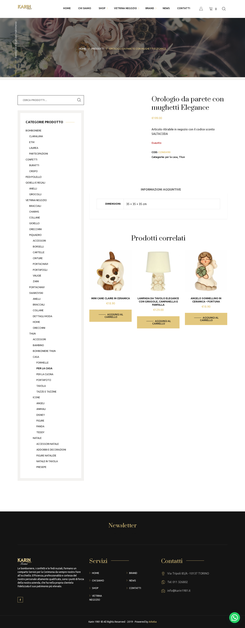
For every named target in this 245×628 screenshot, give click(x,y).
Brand (133, 573)
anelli (33, 188)
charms (34, 211)
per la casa (171, 157)
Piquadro (35, 235)
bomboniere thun (44, 351)
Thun (182, 157)
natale (37, 438)
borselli (38, 246)
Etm (31, 142)
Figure (40, 420)
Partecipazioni (38, 153)
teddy (40, 432)
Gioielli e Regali (35, 182)
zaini (36, 281)
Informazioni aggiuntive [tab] (161, 189)
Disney (40, 414)
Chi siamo (98, 580)
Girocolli (35, 194)
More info (113, 270)
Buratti (34, 165)
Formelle (42, 362)
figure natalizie (46, 455)
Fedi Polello (34, 176)
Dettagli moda (42, 316)
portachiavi (40, 264)
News (132, 580)
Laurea (33, 147)
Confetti (31, 159)
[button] (234, 617)
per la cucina (44, 374)
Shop (95, 588)
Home (95, 573)
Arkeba (153, 621)
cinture (38, 258)
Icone (36, 397)
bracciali (35, 205)
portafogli (40, 269)
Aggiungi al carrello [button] (114, 315)
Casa (36, 356)
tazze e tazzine (46, 391)
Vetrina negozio (36, 200)
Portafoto (43, 380)
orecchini (35, 229)
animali (41, 409)
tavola (41, 385)
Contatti (135, 588)
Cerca (79, 100)
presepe (41, 467)
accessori (39, 240)
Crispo (33, 171)
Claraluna (36, 136)
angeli (40, 403)
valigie (37, 275)
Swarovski (36, 293)
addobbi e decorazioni (51, 449)
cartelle (38, 252)
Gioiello (34, 223)
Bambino (38, 345)
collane (34, 217)
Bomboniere (33, 130)
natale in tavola (47, 461)
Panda (40, 426)
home (36, 322)
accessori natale (47, 443)
